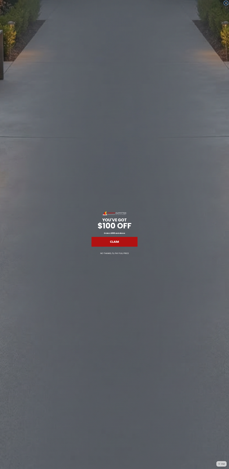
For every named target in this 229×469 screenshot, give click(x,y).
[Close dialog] (226, 3)
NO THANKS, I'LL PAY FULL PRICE (114, 253)
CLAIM (114, 242)
